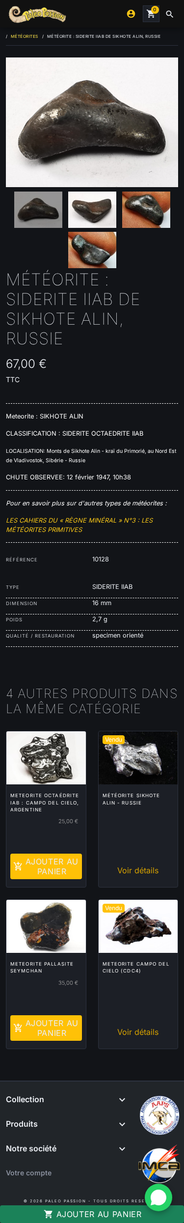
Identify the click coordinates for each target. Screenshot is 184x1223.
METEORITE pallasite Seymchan (42, 967)
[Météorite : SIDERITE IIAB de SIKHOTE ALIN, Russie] (92, 122)
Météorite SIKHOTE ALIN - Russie (131, 799)
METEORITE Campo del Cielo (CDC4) (136, 967)
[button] (170, 14)
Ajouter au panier (93, 1214)
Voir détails (137, 870)
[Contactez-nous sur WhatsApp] (158, 1197)
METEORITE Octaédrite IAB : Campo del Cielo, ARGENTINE (44, 802)
